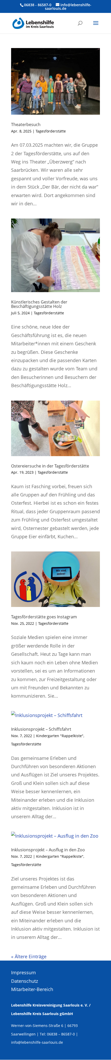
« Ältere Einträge (28, 956)
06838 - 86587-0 (37, 4)
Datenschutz (24, 981)
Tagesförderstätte (51, 131)
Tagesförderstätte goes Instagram (44, 617)
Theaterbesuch (26, 124)
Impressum (23, 972)
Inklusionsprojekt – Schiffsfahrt (41, 729)
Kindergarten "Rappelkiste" (59, 735)
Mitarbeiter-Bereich (32, 989)
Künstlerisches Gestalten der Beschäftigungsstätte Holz (39, 304)
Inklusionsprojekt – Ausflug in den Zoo (48, 850)
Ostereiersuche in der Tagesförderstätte (50, 466)
